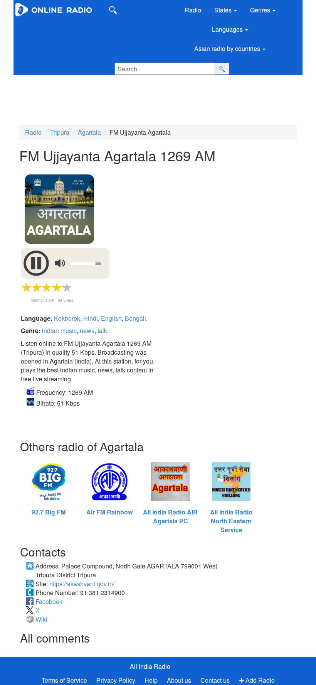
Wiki (41, 619)
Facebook (48, 601)
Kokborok (67, 318)
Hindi (90, 318)
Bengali (135, 318)
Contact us (215, 680)
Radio (193, 9)
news (87, 330)
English (111, 318)
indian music (59, 330)
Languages (228, 29)
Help (151, 680)
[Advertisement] (148, 98)
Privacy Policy (116, 680)
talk (102, 330)
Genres (261, 9)
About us (179, 680)
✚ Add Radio (257, 680)
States (223, 9)
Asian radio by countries (228, 48)
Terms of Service (64, 680)
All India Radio (150, 666)
